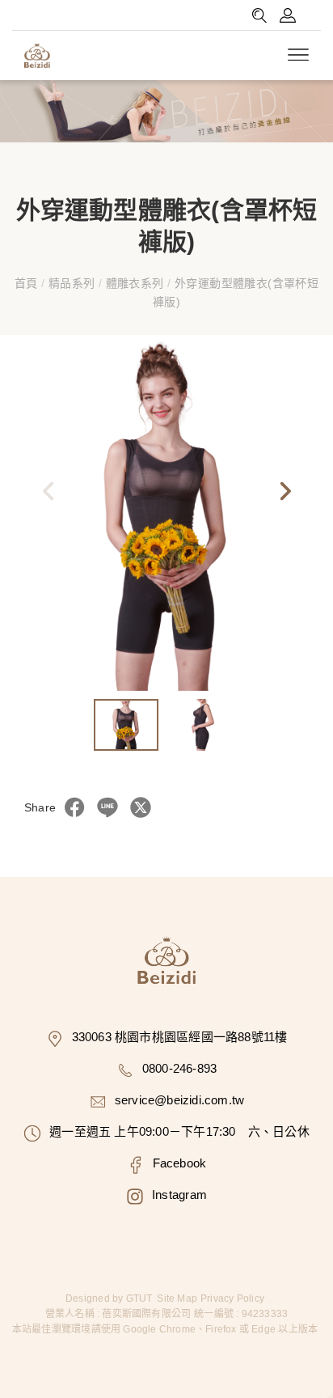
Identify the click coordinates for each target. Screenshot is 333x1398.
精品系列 (71, 283)
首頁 (28, 283)
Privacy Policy (232, 1298)
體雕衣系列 (134, 283)
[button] (284, 495)
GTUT (139, 1298)
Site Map (177, 1298)
